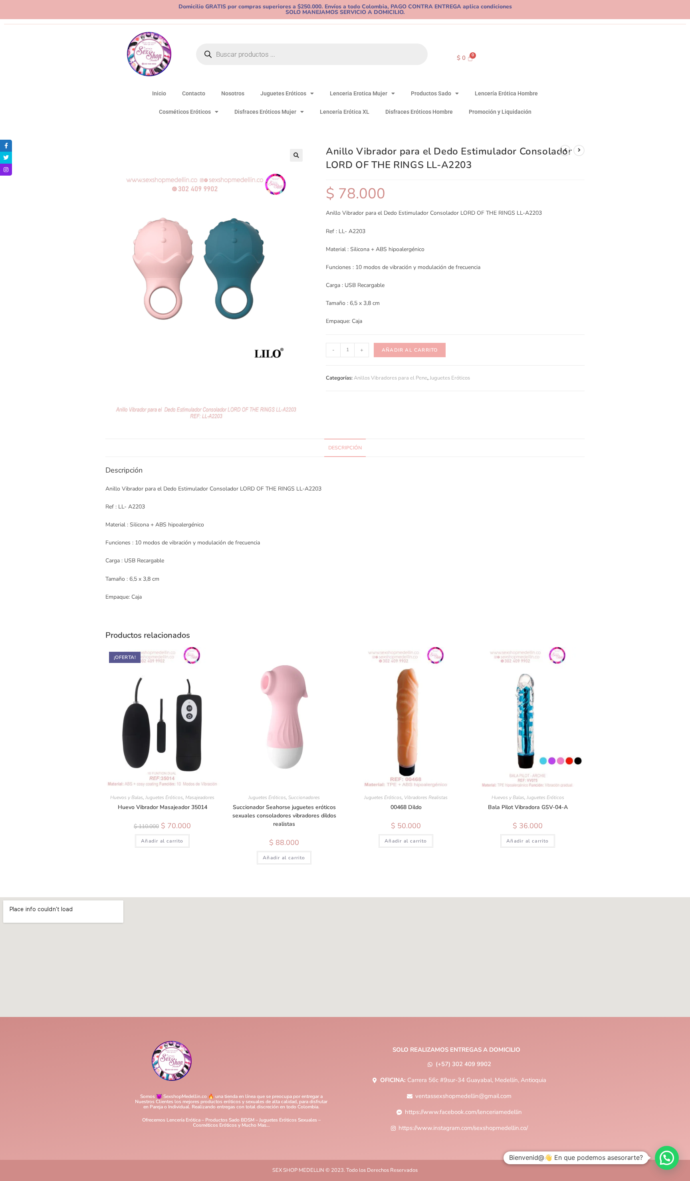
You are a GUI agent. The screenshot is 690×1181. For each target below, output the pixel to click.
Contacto (193, 93)
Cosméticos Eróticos (185, 112)
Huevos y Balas (126, 797)
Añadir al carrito (410, 350)
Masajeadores (199, 797)
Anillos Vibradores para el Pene (390, 378)
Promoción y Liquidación (500, 112)
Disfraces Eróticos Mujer (265, 112)
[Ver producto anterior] (565, 150)
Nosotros (232, 93)
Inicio (159, 93)
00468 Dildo (406, 807)
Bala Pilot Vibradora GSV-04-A (528, 807)
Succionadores (304, 797)
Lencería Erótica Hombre (506, 93)
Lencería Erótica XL (344, 112)
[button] (296, 155)
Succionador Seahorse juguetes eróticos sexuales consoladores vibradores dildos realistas (284, 815)
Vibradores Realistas (426, 797)
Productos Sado (431, 93)
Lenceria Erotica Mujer (358, 93)
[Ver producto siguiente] (579, 150)
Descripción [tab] (345, 447)
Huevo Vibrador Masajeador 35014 (162, 807)
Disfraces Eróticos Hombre (419, 112)
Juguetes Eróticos (283, 93)
